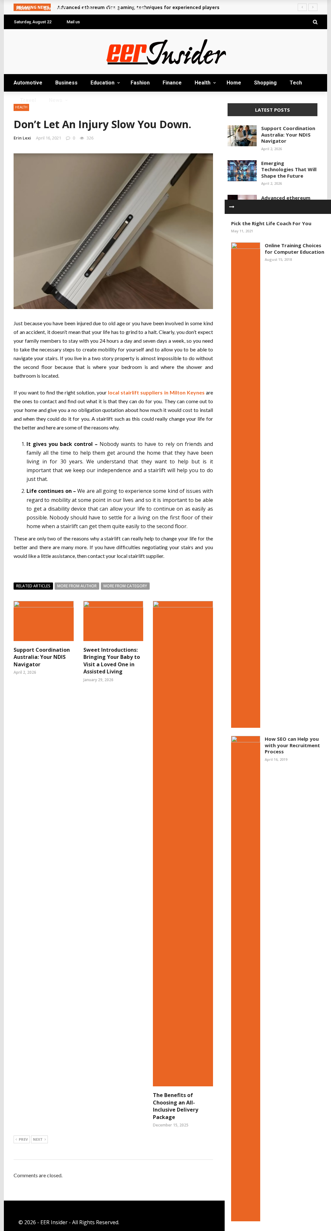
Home (22, 114)
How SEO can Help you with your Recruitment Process (292, 745)
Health (202, 83)
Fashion (140, 83)
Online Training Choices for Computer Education (294, 248)
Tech (21, 140)
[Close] (232, 207)
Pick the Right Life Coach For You (271, 223)
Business (25, 49)
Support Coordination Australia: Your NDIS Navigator (288, 134)
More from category (125, 586)
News (21, 165)
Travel (23, 153)
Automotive (31, 36)
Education (29, 62)
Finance (172, 83)
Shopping (27, 127)
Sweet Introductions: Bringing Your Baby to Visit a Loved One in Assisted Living (111, 660)
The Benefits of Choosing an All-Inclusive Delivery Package (175, 1106)
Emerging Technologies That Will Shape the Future (288, 169)
